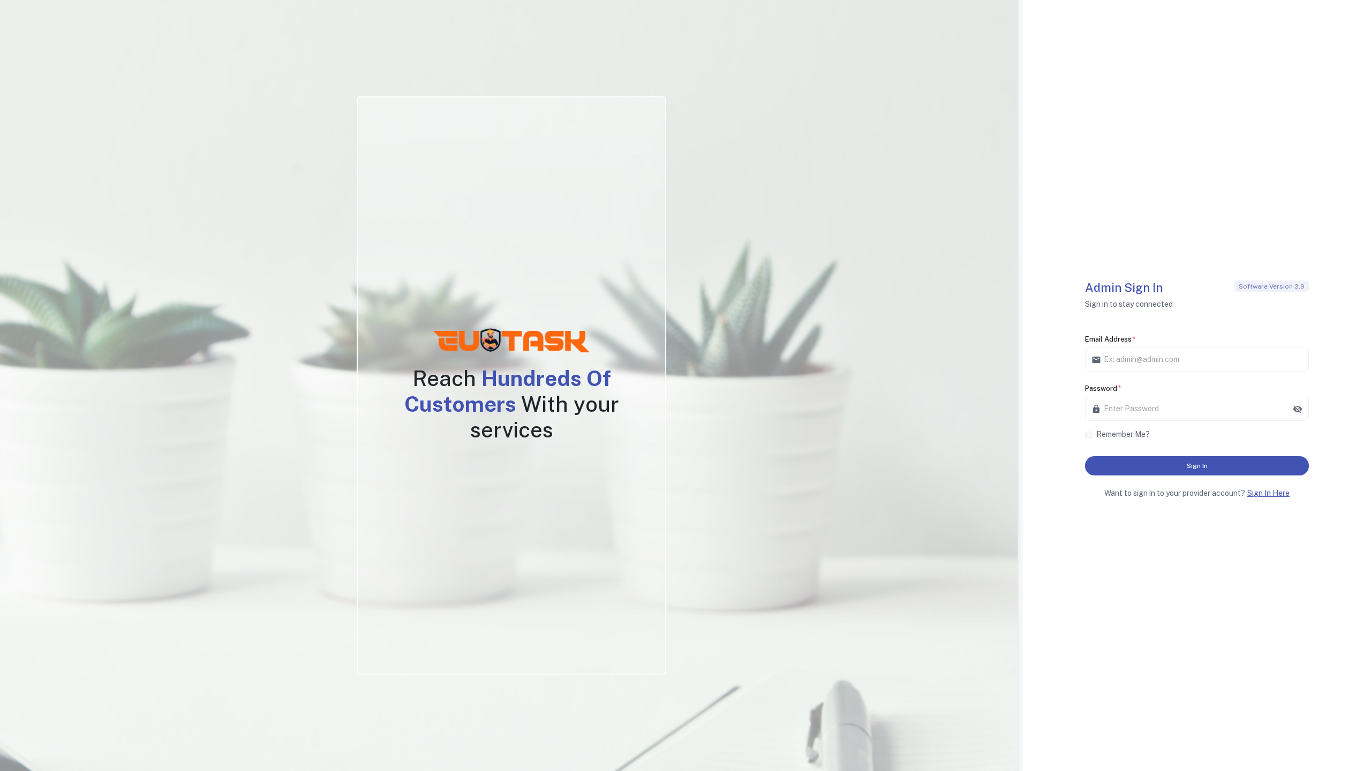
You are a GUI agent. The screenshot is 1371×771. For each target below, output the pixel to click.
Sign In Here (1268, 493)
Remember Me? (1123, 434)
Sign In (1197, 466)
